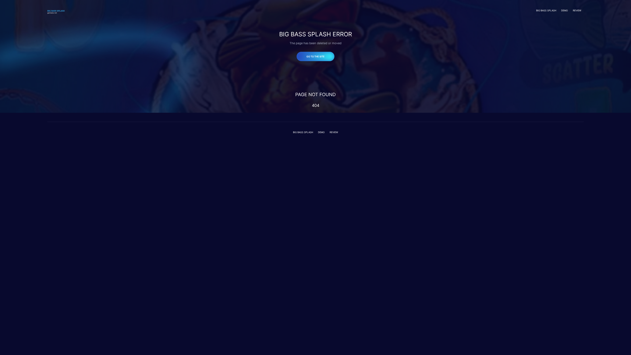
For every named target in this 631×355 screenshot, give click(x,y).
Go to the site (315, 56)
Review (577, 10)
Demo (564, 10)
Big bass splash (546, 10)
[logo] (57, 10)
